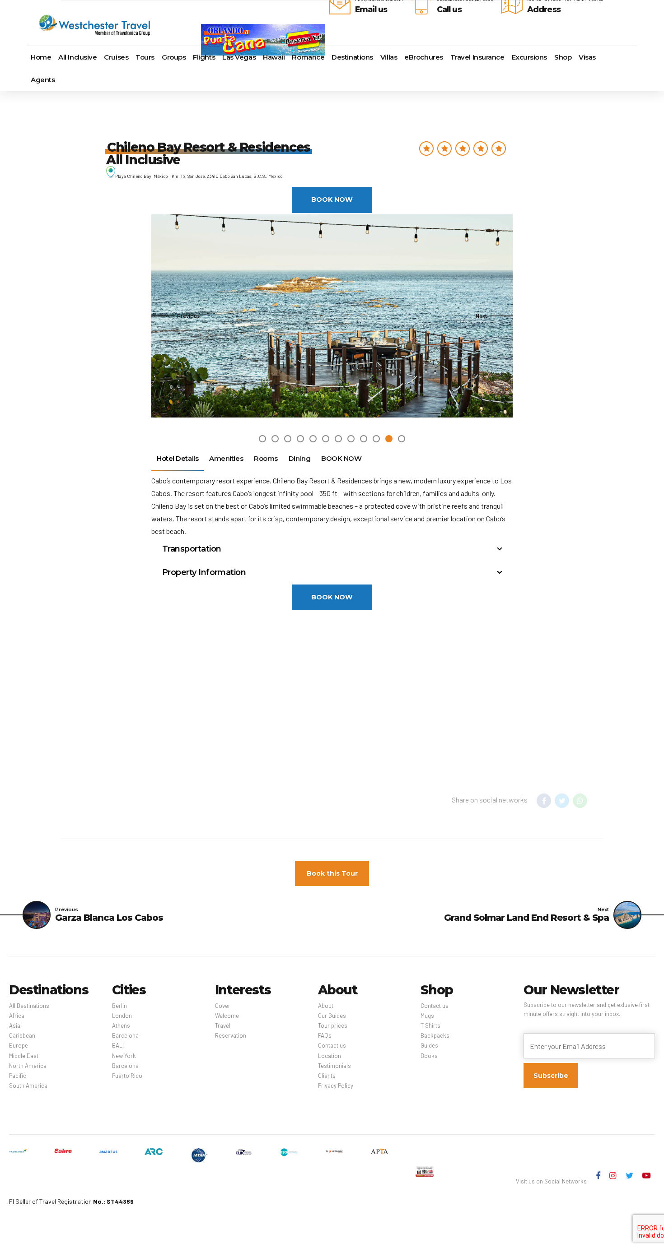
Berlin (119, 1005)
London (122, 1015)
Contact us (332, 1045)
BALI (118, 1045)
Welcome (227, 1015)
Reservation (230, 1035)
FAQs (325, 1035)
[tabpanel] (332, 316)
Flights (204, 57)
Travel (222, 1025)
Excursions (529, 57)
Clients (327, 1075)
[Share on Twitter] (562, 800)
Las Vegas (239, 57)
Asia (14, 1025)
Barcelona (125, 1035)
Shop (562, 57)
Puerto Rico (127, 1075)
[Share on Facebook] (544, 800)
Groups (174, 57)
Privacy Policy (335, 1085)
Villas (388, 57)
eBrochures (423, 57)
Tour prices (332, 1025)
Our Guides (332, 1015)
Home (41, 57)
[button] (175, 316)
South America (28, 1085)
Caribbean (22, 1035)
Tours (145, 57)
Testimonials (334, 1065)
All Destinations (29, 1005)
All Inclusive (77, 57)
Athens (121, 1025)
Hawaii (274, 57)
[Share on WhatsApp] (580, 800)
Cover (222, 1005)
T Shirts (430, 1025)
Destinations (352, 57)
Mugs (427, 1015)
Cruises (116, 57)
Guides (429, 1045)
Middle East (23, 1055)
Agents (43, 79)
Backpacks (435, 1035)
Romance (308, 57)
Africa (16, 1015)
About (325, 1005)
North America (28, 1065)
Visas (587, 57)
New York (124, 1055)
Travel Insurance (477, 57)
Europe (18, 1045)
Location (329, 1055)
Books (429, 1055)
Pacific (17, 1075)
